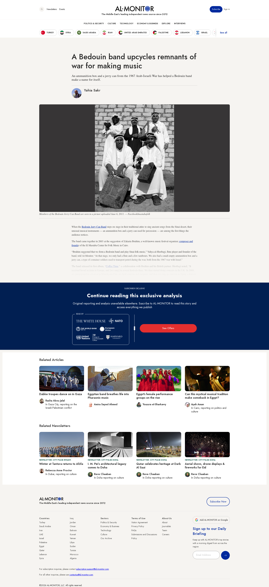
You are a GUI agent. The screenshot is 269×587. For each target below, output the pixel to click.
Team (164, 530)
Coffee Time (112, 266)
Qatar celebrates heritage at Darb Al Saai (158, 466)
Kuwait (73, 534)
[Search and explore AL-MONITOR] (41, 9)
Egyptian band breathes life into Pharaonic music (108, 396)
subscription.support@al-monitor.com (92, 569)
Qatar (42, 550)
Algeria (73, 558)
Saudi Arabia (45, 526)
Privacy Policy (137, 526)
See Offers (168, 328)
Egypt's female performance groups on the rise (154, 396)
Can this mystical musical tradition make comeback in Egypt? (206, 396)
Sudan (73, 546)
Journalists (166, 526)
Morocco (74, 554)
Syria (41, 558)
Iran (41, 530)
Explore (166, 23)
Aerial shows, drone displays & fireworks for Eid (205, 466)
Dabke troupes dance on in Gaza (60, 394)
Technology (126, 23)
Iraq (71, 518)
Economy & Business (147, 23)
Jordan (73, 522)
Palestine (43, 542)
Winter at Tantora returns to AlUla (61, 464)
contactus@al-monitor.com (81, 574)
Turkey (42, 522)
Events (62, 9)
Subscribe (216, 9)
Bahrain (73, 530)
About (164, 522)
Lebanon (43, 554)
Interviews (179, 23)
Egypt (41, 546)
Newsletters (52, 9)
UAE (41, 534)
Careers (165, 534)
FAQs (133, 530)
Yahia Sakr (92, 90)
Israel (41, 538)
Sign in (227, 9)
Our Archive (106, 538)
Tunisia (73, 550)
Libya (72, 542)
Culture (112, 23)
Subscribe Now (218, 501)
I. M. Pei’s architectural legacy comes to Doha (107, 466)
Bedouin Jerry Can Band (94, 226)
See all (223, 32)
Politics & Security (94, 23)
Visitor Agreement (139, 522)
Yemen (73, 538)
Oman (73, 526)
